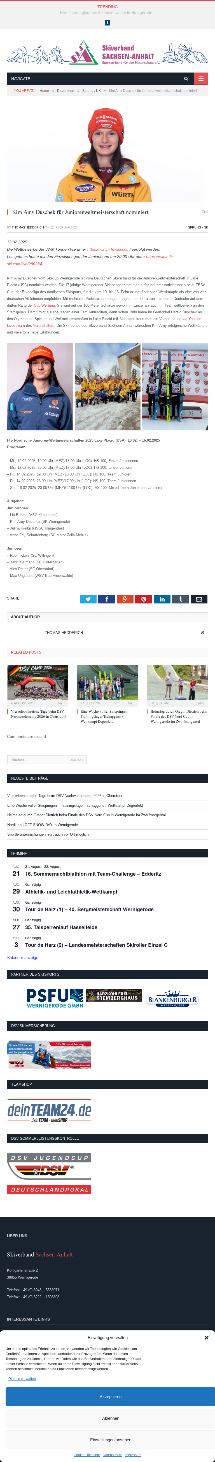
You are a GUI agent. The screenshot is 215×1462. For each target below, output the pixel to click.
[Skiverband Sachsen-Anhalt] (107, 51)
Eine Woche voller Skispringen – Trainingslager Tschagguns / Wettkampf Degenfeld (105, 716)
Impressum (133, 1455)
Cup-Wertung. (45, 305)
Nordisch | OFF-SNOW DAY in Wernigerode (42, 825)
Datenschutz (112, 1455)
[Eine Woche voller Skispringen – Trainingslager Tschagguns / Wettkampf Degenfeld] (107, 685)
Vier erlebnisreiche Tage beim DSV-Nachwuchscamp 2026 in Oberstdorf (38, 714)
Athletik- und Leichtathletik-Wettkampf (71, 891)
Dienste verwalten (22, 1379)
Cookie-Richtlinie (87, 1455)
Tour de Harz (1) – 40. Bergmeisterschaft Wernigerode (89, 909)
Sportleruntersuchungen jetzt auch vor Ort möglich (48, 834)
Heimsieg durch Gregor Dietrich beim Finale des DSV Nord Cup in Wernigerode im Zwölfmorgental (179, 716)
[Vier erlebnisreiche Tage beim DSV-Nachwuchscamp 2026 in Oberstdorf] (37, 685)
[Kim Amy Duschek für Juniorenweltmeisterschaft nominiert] (107, 156)
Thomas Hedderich (28, 227)
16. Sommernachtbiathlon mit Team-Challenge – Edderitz (93, 873)
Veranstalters (43, 325)
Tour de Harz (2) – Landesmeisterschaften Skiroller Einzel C (96, 944)
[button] (206, 1337)
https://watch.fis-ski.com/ (109, 249)
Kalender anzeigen (24, 957)
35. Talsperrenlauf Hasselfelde (61, 927)
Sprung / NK (198, 227)
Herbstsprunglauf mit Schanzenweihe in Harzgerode (106, 12)
